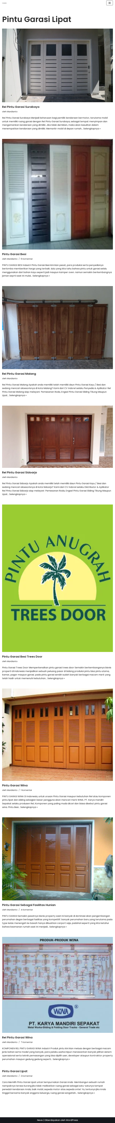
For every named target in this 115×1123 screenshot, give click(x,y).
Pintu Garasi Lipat (14, 1071)
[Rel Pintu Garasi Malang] (57, 327)
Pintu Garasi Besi (14, 254)
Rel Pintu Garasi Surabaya (20, 107)
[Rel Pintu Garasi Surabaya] (57, 65)
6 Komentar (27, 259)
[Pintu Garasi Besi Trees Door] (57, 578)
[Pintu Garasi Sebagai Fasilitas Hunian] (57, 858)
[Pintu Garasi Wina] (57, 735)
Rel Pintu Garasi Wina (17, 1037)
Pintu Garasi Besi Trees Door (22, 657)
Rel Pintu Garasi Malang (19, 374)
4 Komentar (27, 909)
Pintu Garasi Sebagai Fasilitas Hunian (29, 905)
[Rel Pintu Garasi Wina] (57, 985)
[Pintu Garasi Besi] (57, 194)
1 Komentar (26, 790)
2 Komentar (27, 1076)
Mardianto (12, 111)
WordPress (72, 1120)
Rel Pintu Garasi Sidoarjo (19, 472)
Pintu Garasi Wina (15, 785)
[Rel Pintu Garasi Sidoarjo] (57, 437)
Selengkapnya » (92, 128)
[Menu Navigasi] (109, 3)
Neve (40, 1120)
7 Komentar (27, 1042)
